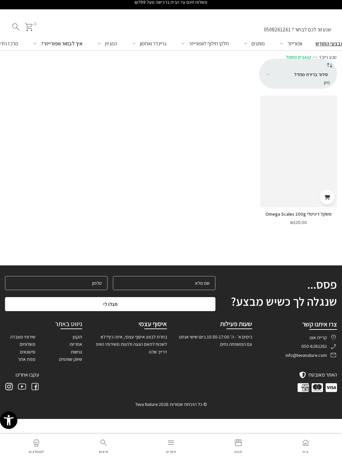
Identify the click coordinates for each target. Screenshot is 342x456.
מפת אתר (26, 359)
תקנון (77, 337)
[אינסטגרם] (9, 388)
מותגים (258, 43)
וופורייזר (295, 43)
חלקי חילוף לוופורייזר (209, 43)
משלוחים (27, 344)
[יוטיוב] (22, 388)
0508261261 (277, 29)
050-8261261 (314, 346)
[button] (8, 420)
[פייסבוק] (35, 388)
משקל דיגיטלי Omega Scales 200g (299, 214)
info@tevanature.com (306, 355)
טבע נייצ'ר (328, 57)
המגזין (111, 43)
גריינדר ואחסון (153, 43)
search (16, 27)
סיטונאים (27, 352)
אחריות (75, 344)
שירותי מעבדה (22, 337)
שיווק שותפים (70, 359)
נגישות (76, 352)
